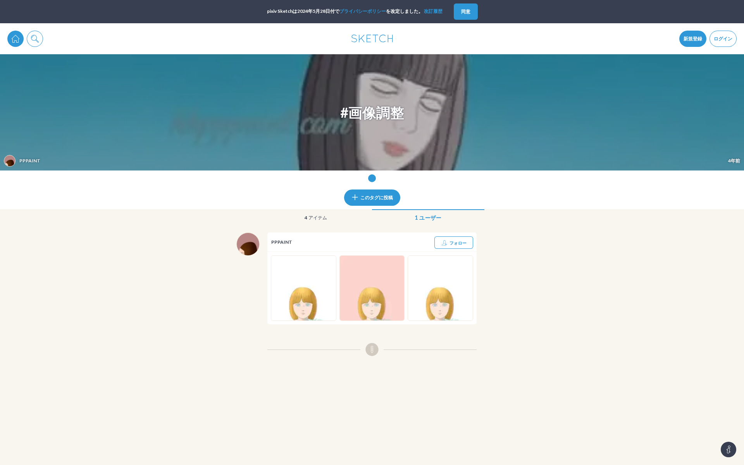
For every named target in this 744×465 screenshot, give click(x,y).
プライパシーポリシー (362, 11)
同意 (465, 11)
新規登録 (693, 38)
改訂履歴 (433, 11)
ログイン (723, 38)
